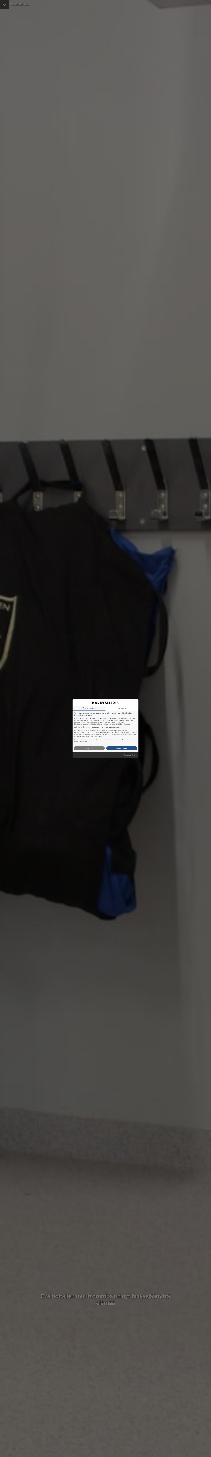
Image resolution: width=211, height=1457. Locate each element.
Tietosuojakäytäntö (130, 755)
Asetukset (89, 748)
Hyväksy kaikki (121, 748)
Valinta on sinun (89, 708)
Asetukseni (122, 708)
